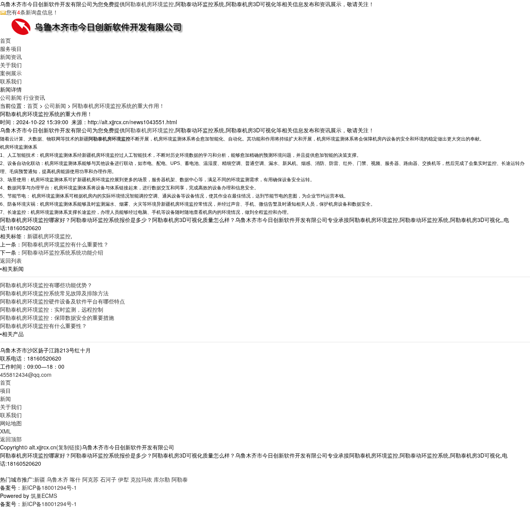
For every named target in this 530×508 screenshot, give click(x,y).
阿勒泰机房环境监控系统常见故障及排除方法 (54, 293)
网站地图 (11, 423)
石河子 (108, 479)
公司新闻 (11, 97)
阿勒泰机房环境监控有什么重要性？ (65, 244)
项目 (5, 390)
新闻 (5, 398)
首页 (5, 40)
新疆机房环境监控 (49, 236)
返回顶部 (11, 439)
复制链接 (69, 447)
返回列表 (11, 260)
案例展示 (11, 73)
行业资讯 (34, 97)
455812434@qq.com (26, 374)
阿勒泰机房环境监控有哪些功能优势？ (46, 285)
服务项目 (11, 48)
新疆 (39, 479)
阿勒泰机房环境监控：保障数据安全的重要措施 (57, 317)
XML (5, 431)
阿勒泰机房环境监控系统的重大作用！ (118, 105)
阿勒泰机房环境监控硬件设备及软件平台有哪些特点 (62, 301)
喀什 (75, 479)
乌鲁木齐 (57, 479)
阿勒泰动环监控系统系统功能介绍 (62, 252)
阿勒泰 (179, 479)
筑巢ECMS (44, 495)
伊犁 (123, 479)
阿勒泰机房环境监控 (149, 4)
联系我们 (11, 81)
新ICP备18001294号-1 (49, 487)
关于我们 (11, 65)
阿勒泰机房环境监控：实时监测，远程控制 (51, 309)
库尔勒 (162, 479)
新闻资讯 (11, 57)
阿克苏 (90, 479)
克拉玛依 (141, 479)
